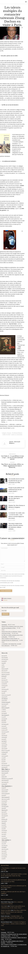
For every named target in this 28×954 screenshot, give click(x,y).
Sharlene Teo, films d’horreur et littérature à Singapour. (16, 506)
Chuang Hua (4, 700)
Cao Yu (3, 687)
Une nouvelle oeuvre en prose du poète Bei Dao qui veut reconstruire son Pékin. (16, 480)
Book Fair (3, 678)
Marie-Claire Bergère (5, 765)
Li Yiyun (3, 754)
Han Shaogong (4, 724)
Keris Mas (3, 739)
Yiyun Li (3, 843)
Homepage (4, 624)
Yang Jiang (3, 832)
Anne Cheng (4, 657)
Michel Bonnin (4, 767)
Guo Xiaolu (4, 718)
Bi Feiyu (3, 676)
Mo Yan (5, 769)
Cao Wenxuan (4, 685)
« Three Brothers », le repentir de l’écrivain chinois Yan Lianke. (13, 869)
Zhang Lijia (3, 851)
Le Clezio (3, 743)
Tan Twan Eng (4, 806)
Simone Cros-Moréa (6, 910)
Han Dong (3, 722)
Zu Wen (3, 858)
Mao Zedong (4, 763)
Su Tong (4, 804)
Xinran (3, 823)
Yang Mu (3, 836)
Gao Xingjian (5, 715)
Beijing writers (4, 670)
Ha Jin (3, 720)
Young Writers (4, 845)
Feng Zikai (3, 713)
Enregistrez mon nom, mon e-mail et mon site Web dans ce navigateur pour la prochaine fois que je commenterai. (12, 576)
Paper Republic (4, 780)
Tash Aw (3, 808)
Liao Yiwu (3, 746)
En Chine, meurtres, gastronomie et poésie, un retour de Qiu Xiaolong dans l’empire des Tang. (14, 874)
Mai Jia (3, 759)
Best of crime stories (5, 672)
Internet (3, 733)
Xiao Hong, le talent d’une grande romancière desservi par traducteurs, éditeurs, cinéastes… (15, 526)
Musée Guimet (4, 773)
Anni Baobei (3, 661)
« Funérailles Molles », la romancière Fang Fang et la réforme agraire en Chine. (12, 918)
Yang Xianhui (4, 838)
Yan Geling (4, 830)
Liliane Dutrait (4, 748)
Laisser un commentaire (16, 434)
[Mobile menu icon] (26, 2)
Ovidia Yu (3, 776)
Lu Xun (3, 757)
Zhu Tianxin (3, 856)
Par (17, 433)
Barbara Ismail (4, 668)
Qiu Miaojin (4, 784)
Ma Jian (3, 761)
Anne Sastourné (4, 659)
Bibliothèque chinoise (5, 674)
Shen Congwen (5, 797)
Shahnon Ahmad (4, 789)
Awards (3, 663)
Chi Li (3, 693)
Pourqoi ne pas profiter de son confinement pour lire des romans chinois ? (16, 489)
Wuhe (2, 817)
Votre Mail (4, 610)
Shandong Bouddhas (5, 793)
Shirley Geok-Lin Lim (5, 799)
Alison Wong (4, 655)
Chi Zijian (4, 698)
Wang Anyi (4, 810)
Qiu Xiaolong (6, 786)
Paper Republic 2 (4, 782)
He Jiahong (4, 728)
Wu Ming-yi (4, 819)
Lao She (3, 741)
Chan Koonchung (4, 689)
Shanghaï (3, 795)
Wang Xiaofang (4, 815)
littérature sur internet (5, 750)
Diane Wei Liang (4, 704)
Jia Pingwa (4, 737)
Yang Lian (3, 834)
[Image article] (3, 480)
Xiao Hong (3, 821)
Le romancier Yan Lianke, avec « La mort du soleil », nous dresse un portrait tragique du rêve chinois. (16, 515)
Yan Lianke (5, 840)
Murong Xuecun (5, 771)
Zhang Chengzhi (4, 849)
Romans (9, 433)
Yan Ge (3, 828)
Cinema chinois (5, 702)
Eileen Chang (5, 707)
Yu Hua (3, 847)
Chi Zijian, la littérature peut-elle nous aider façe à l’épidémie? (15, 498)
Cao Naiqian (3, 683)
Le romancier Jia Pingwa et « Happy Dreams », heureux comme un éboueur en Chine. (13, 923)
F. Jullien (3, 709)
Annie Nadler (4, 906)
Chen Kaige (3, 691)
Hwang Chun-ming (4, 731)
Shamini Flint (4, 791)
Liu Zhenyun (4, 752)
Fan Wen (3, 711)
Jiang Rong (4, 735)
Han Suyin (3, 726)
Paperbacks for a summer (6, 778)
